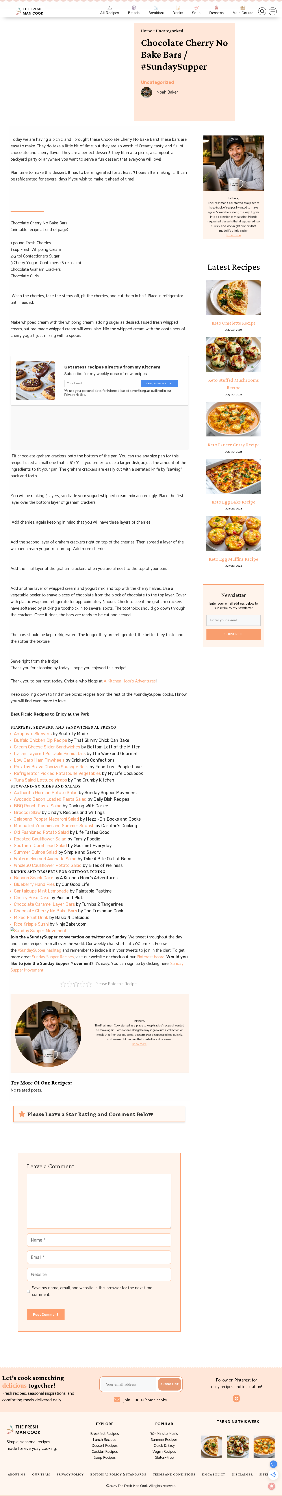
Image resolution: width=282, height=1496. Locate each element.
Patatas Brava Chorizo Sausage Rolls (51, 766)
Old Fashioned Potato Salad (41, 832)
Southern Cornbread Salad (40, 845)
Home (146, 30)
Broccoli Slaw (27, 812)
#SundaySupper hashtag (39, 950)
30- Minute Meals (164, 1433)
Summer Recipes (164, 1439)
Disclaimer (242, 1474)
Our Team (41, 1474)
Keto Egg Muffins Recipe (233, 559)
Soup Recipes (105, 1457)
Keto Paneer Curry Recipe (234, 444)
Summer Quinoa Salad (35, 852)
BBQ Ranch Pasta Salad (38, 805)
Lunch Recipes (104, 1439)
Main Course (243, 13)
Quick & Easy (164, 1445)
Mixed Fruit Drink (31, 917)
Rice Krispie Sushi (31, 924)
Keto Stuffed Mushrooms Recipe (233, 384)
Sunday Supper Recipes (53, 957)
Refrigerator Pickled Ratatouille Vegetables (57, 773)
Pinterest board (151, 957)
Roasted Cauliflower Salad (40, 839)
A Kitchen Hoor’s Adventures (130, 681)
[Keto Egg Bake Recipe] (233, 476)
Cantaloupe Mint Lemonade (41, 891)
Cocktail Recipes (105, 1451)
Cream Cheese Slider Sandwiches (47, 747)
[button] (262, 11)
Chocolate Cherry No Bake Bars (45, 910)
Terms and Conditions (174, 1474)
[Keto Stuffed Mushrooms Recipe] (233, 354)
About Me (17, 1474)
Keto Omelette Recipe (234, 323)
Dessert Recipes (105, 1445)
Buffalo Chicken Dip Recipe (40, 740)
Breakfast (156, 13)
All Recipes (109, 13)
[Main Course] (242, 7)
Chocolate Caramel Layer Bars (44, 904)
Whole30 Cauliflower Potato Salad (48, 865)
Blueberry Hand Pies (34, 884)
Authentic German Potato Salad (46, 792)
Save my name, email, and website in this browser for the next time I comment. (93, 1291)
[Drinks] (177, 7)
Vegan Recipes (164, 1451)
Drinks (178, 13)
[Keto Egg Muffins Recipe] (233, 533)
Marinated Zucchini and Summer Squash (54, 825)
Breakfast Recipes (104, 1433)
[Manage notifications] (271, 1486)
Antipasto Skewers (33, 733)
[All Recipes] (109, 7)
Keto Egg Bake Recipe (233, 502)
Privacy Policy (70, 1474)
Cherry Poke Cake (31, 897)
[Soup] (196, 7)
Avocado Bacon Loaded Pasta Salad (50, 799)
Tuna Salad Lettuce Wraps (40, 780)
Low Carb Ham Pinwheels (39, 760)
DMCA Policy (213, 1474)
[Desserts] (216, 7)
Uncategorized (169, 30)
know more (139, 1044)
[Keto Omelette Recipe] (233, 297)
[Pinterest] (236, 1398)
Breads (134, 13)
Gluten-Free (164, 1457)
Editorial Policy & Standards (118, 1474)
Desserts (216, 13)
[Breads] (133, 7)
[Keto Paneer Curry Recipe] (233, 419)
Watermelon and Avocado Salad (45, 858)
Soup (196, 13)
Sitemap (266, 1474)
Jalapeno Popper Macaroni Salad (46, 819)
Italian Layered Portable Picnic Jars (50, 753)
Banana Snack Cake (33, 877)
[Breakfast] (156, 7)
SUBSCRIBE (233, 634)
